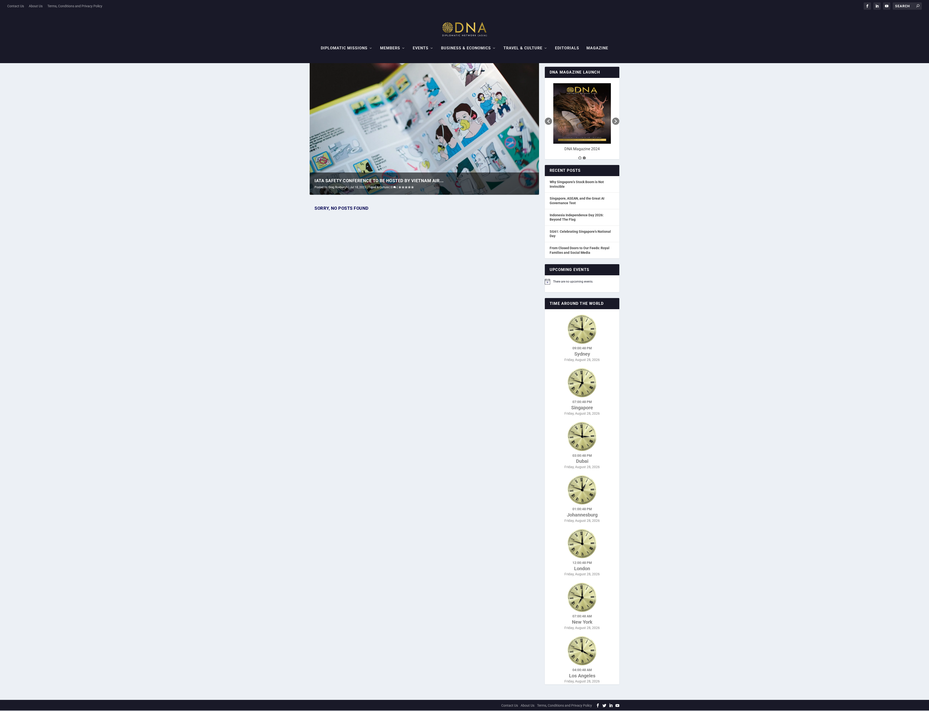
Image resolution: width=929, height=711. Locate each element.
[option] (582, 118)
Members (390, 48)
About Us (36, 6)
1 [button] (579, 158)
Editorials (567, 48)
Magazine (597, 48)
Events (420, 48)
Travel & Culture (522, 48)
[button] (548, 121)
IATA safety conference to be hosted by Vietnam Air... (379, 180)
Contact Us (15, 6)
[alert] (582, 281)
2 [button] (584, 158)
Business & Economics (466, 48)
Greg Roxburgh (338, 187)
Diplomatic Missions (344, 48)
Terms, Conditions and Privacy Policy (74, 6)
